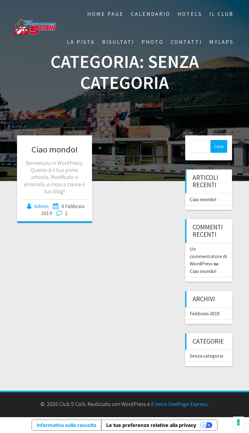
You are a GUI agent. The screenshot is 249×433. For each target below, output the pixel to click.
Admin (41, 206)
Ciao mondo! (54, 149)
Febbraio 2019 (205, 313)
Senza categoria (206, 356)
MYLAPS (221, 41)
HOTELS (189, 13)
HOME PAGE (105, 13)
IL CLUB (221, 13)
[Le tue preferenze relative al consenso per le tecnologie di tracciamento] (238, 422)
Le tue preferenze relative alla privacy (151, 425)
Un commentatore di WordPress (208, 256)
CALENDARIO (150, 13)
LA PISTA (81, 41)
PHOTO (153, 41)
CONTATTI (186, 41)
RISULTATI (118, 41)
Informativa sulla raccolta (66, 425)
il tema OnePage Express (179, 403)
